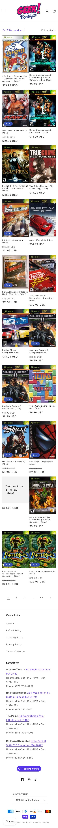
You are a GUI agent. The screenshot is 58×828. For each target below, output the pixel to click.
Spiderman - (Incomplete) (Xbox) (41, 463)
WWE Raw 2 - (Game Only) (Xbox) (15, 131)
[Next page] (50, 597)
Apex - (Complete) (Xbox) (41, 240)
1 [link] (8, 597)
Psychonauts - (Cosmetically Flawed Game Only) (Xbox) (12, 573)
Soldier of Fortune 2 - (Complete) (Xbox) (39, 351)
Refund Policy (13, 630)
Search (10, 623)
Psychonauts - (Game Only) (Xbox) (42, 572)
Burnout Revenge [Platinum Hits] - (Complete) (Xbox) (15, 293)
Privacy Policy (14, 644)
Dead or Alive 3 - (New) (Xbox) (14, 490)
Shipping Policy (14, 637)
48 (41, 597)
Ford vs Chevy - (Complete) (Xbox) (10, 351)
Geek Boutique (23, 822)
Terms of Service (15, 651)
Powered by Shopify (40, 822)
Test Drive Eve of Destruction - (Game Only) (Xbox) (41, 298)
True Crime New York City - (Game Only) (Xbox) (42, 187)
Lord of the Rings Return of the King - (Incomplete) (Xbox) (15, 188)
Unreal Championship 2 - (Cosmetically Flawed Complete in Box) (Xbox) (41, 77)
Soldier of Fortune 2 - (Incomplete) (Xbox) (12, 407)
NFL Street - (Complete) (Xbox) (13, 462)
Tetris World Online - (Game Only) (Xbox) (42, 407)
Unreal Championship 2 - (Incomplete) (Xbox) (41, 131)
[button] (3, 11)
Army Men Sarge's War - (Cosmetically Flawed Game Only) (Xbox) (40, 519)
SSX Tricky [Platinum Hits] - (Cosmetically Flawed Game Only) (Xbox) (15, 78)
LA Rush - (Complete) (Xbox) (12, 241)
